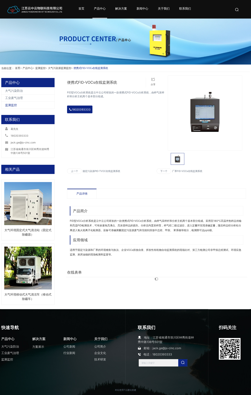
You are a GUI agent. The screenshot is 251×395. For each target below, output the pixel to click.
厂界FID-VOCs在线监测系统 (187, 171)
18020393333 (19, 135)
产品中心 (28, 68)
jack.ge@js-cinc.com (23, 142)
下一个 (163, 171)
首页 (18, 68)
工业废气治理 (14, 97)
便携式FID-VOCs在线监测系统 (90, 68)
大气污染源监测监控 (60, 68)
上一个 (74, 171)
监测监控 (41, 68)
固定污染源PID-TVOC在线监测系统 (101, 171)
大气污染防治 (14, 90)
